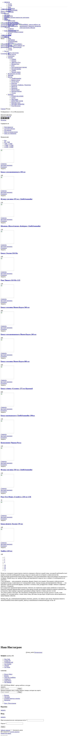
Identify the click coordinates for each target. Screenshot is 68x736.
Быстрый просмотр (6, 165)
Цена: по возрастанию (11, 132)
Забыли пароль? (5, 730)
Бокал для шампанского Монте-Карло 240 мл (18, 334)
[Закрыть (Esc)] (1, 735)
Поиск (19, 688)
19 (5, 567)
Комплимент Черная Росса (11, 443)
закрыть (3, 710)
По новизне (7, 130)
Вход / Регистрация (10, 703)
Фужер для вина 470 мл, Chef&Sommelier (16, 199)
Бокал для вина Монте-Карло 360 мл (15, 307)
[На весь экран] (5, 735)
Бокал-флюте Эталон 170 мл (12, 524)
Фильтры (3, 120)
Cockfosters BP (8, 662)
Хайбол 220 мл (6, 551)
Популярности (8, 127)
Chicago (6, 665)
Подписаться (38, 652)
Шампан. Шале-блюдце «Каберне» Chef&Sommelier (21, 226)
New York (7, 659)
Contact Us (7, 679)
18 (5, 565)
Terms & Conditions (10, 677)
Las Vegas (7, 667)
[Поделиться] (3, 735)
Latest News (7, 680)
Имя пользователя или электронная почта (14, 720)
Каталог (3, 13)
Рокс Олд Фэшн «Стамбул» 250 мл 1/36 (16, 497)
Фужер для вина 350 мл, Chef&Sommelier (16, 470)
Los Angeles (7, 664)
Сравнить (4, 163)
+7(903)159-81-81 (6, 35)
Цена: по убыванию (10, 133)
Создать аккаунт (14, 732)
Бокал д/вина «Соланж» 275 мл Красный (17, 388)
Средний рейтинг (9, 128)
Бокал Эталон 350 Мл (9, 253)
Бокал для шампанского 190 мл (13, 172)
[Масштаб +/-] (6, 735)
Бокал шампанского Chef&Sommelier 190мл (18, 415)
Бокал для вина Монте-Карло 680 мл (15, 361)
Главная (3, 109)
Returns (6, 676)
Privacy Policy (8, 674)
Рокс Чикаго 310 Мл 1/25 (10, 280)
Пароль (3, 723)
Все (5, 140)
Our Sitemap (7, 682)
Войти (3, 727)
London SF (7, 661)
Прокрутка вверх (6, 733)
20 (5, 568)
